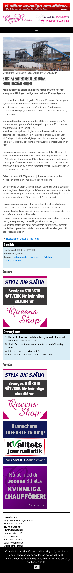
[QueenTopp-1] (36, 6)
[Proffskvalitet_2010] (25, 442)
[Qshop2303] (25, 301)
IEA (44, 257)
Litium (49, 257)
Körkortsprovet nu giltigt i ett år (24, 351)
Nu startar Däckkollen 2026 (22, 340)
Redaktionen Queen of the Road (22, 238)
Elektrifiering (34, 257)
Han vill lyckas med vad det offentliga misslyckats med (36, 337)
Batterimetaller (20, 257)
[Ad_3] (25, 487)
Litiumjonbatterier (12, 260)
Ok (36, 567)
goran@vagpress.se (13, 543)
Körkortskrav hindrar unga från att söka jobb (30, 354)
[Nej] (68, 560)
